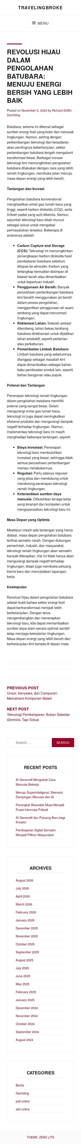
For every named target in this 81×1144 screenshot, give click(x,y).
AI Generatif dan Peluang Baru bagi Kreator (40, 819)
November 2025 (27, 936)
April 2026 (23, 896)
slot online (23, 1109)
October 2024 (25, 1023)
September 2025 (27, 952)
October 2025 (25, 944)
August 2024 (24, 1039)
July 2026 (22, 888)
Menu (43, 23)
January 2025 (25, 999)
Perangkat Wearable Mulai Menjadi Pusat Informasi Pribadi (40, 807)
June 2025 (23, 976)
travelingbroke (40, 7)
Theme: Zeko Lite (40, 1137)
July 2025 (22, 968)
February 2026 (26, 912)
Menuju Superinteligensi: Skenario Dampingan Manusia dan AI (39, 794)
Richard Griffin (62, 110)
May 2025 (22, 984)
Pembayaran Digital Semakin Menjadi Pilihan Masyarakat (36, 832)
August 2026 (24, 880)
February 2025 (26, 991)
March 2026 (24, 904)
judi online (23, 1101)
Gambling (13, 115)
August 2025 (24, 960)
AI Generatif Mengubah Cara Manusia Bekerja (36, 782)
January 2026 (25, 920)
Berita (20, 1085)
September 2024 (27, 1031)
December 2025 (27, 928)
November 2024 (27, 1015)
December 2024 (27, 1007)
